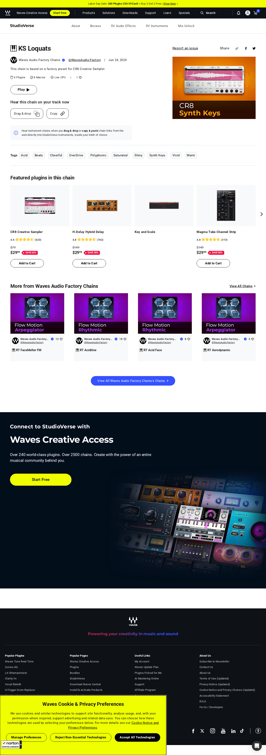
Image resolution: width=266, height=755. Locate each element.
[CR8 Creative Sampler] (39, 205)
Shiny (138, 155)
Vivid (176, 155)
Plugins (74, 667)
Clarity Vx (10, 678)
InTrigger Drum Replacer (20, 689)
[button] (11, 744)
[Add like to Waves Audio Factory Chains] (61, 339)
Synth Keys (157, 155)
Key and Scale (145, 232)
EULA (203, 701)
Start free (59, 13)
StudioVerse (77, 678)
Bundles (75, 672)
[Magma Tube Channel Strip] (226, 205)
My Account (142, 661)
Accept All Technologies (137, 737)
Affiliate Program (145, 689)
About (75, 26)
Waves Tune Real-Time (19, 661)
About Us (205, 672)
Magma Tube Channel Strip (216, 232)
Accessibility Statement (214, 695)
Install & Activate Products (86, 689)
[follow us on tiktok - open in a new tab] (242, 730)
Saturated (120, 155)
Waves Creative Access (32, 13)
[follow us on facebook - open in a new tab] (193, 731)
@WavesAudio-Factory (84, 60)
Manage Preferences (26, 737)
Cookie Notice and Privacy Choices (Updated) (227, 689)
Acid (24, 155)
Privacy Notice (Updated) (215, 684)
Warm (191, 155)
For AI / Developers (211, 707)
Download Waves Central (85, 684)
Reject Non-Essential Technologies (80, 737)
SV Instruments (157, 26)
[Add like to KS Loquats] (80, 77)
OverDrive (76, 155)
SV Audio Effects (123, 26)
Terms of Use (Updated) (214, 678)
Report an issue (185, 48)
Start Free (41, 479)
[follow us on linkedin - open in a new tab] (233, 731)
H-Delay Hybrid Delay (88, 232)
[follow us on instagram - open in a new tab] (212, 730)
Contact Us (206, 667)
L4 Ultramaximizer (16, 672)
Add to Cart (27, 263)
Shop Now (169, 3)
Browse (95, 26)
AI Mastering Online (147, 678)
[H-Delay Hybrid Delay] (102, 205)
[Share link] (237, 48)
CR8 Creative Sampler (26, 232)
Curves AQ (11, 667)
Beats (39, 155)
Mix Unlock (186, 26)
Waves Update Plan (147, 667)
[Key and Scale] (164, 205)
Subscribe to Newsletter (214, 661)
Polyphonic (98, 155)
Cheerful (56, 155)
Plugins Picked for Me (148, 672)
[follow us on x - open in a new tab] (202, 731)
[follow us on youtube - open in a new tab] (223, 731)
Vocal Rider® (13, 684)
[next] (260, 214)
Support (139, 684)
